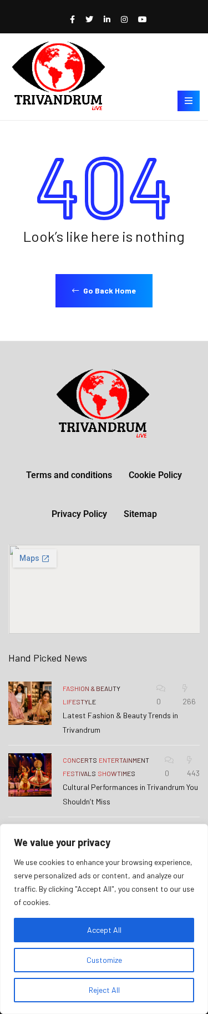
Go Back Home (109, 290)
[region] (104, 919)
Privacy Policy (79, 514)
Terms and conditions (69, 475)
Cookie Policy (155, 475)
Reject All (104, 990)
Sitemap (140, 514)
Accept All (104, 930)
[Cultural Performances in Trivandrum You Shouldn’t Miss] (30, 775)
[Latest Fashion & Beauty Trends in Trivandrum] (30, 703)
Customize (104, 960)
